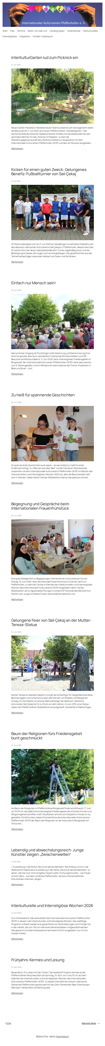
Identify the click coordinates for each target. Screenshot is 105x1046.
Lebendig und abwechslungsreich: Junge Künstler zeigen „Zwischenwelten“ (47, 852)
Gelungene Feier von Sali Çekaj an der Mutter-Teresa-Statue (51, 622)
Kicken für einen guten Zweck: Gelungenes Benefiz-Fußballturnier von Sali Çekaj (49, 171)
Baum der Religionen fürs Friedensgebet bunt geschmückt (46, 735)
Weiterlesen (17, 148)
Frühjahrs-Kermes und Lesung (37, 960)
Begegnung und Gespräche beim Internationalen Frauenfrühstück (40, 506)
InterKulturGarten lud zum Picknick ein (44, 57)
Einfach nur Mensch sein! (33, 283)
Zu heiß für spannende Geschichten (43, 395)
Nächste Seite (91, 1023)
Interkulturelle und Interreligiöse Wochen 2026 (52, 905)
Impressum (62, 1036)
